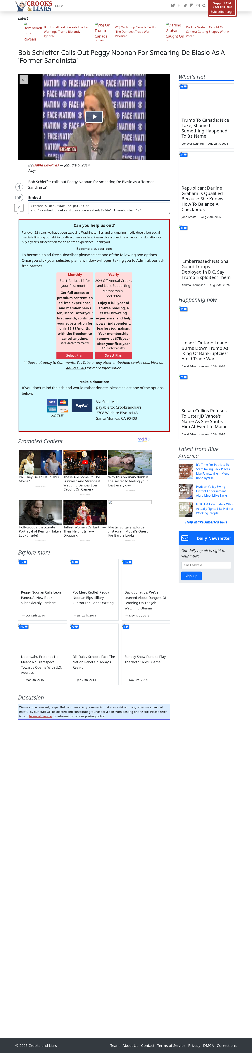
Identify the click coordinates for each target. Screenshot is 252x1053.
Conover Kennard (193, 143)
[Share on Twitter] (19, 197)
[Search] (204, 6)
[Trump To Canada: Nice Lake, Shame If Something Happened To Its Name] (206, 99)
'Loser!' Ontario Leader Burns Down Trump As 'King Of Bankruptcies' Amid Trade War (205, 351)
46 (181, 228)
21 (181, 377)
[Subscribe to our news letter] (198, 6)
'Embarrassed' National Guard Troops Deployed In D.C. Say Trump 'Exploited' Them (206, 269)
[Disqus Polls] (94, 770)
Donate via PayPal (82, 405)
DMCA (208, 1045)
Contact (147, 1045)
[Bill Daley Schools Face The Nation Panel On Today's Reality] (94, 637)
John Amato (189, 217)
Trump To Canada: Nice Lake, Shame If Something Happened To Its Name (205, 128)
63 (181, 86)
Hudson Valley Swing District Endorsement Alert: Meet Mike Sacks (212, 491)
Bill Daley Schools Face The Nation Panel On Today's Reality (94, 662)
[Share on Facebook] (19, 187)
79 (73, 626)
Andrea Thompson (193, 285)
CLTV (59, 6)
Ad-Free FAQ (76, 367)
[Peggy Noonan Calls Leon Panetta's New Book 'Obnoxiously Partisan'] (42, 573)
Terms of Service (40, 716)
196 (125, 562)
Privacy (194, 1045)
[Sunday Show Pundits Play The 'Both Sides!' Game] (146, 637)
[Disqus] (94, 868)
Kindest (57, 415)
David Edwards (46, 165)
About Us (130, 1045)
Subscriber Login (222, 12)
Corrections (227, 1045)
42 (73, 562)
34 (181, 154)
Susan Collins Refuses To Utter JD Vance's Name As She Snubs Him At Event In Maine (205, 418)
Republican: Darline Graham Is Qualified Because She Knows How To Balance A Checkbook (202, 198)
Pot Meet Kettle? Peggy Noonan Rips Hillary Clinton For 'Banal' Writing (93, 597)
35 (21, 562)
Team (115, 1045)
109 (22, 626)
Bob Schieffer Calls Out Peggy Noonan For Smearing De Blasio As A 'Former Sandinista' (121, 56)
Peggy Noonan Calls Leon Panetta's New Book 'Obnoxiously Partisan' (41, 597)
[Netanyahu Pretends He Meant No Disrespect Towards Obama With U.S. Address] (42, 637)
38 (181, 309)
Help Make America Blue (206, 522)
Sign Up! (191, 576)
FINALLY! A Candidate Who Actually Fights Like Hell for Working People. (215, 508)
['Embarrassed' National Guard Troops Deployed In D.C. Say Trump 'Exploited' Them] (206, 240)
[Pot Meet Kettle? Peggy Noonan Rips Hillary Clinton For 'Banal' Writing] (94, 573)
